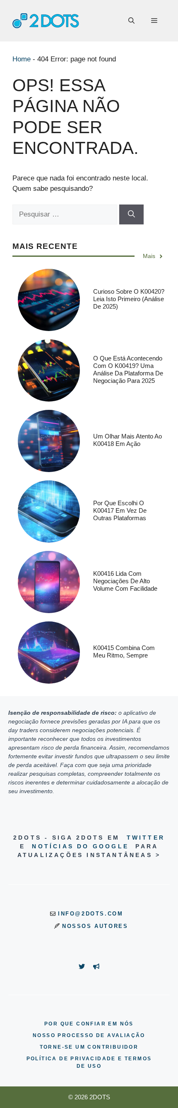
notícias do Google (80, 846)
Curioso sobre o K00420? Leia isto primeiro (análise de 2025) (128, 299)
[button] (131, 20)
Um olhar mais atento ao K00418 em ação (127, 440)
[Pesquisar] (131, 214)
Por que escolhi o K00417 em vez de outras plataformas (120, 510)
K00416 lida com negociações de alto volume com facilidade (125, 581)
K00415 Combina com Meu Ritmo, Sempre (124, 651)
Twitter (146, 837)
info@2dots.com (90, 914)
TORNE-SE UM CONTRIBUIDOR (89, 1047)
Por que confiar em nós (89, 1024)
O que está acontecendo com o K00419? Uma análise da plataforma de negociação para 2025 (128, 369)
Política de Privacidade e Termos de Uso (89, 1062)
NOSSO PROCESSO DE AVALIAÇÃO (89, 1035)
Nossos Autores (95, 926)
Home (21, 59)
